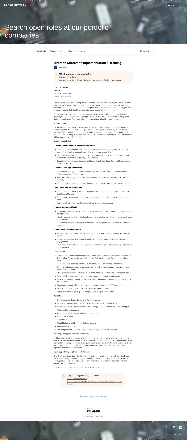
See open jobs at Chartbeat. (69, 77)
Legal (180, 434)
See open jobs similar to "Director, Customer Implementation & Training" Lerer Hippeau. (90, 80)
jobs (41, 51)
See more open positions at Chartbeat (93, 396)
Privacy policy (88, 416)
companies (57, 51)
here (97, 367)
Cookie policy (99, 416)
